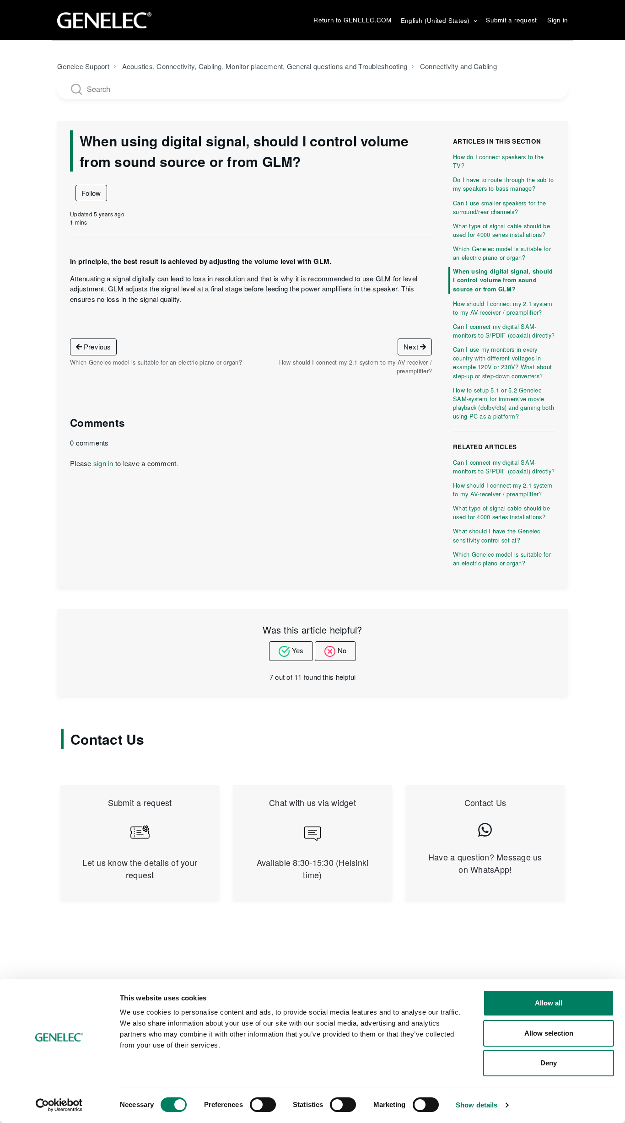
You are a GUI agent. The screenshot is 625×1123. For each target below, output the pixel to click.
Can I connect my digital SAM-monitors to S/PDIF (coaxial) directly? (504, 330)
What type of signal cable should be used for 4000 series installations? (501, 230)
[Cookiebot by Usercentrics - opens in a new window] (59, 1105)
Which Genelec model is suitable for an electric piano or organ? (502, 253)
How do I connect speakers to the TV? (498, 161)
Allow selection (548, 1033)
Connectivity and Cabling (458, 66)
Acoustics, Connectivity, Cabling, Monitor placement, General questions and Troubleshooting (265, 66)
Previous (96, 346)
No (342, 650)
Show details (476, 1105)
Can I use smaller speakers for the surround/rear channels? (499, 207)
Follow (91, 193)
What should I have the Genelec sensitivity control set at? (496, 535)
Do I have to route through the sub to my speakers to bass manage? (503, 184)
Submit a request (511, 20)
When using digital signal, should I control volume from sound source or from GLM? (503, 280)
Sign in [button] (557, 20)
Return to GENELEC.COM (352, 20)
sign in (103, 463)
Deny (548, 1063)
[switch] (263, 1104)
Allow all (548, 1003)
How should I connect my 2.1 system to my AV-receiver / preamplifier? (503, 308)
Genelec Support (83, 66)
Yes (297, 650)
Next (412, 346)
